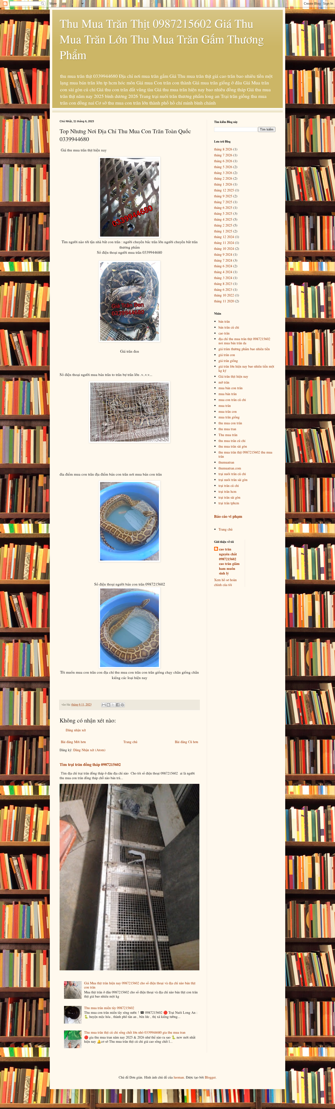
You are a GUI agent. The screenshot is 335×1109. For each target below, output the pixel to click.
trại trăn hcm (227, 491)
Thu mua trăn (228, 434)
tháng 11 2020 (224, 301)
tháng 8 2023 (223, 283)
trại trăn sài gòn (229, 497)
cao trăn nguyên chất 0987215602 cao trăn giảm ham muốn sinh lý (229, 561)
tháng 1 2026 (223, 184)
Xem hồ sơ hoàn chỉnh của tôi (225, 582)
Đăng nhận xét (76, 730)
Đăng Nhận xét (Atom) (89, 750)
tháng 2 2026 (223, 178)
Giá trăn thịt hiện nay (233, 376)
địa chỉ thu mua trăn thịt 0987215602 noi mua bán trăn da (244, 340)
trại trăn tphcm (229, 503)
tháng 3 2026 (223, 172)
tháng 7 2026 (223, 155)
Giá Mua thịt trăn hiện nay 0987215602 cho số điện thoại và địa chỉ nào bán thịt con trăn (139, 985)
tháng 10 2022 (224, 295)
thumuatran (226, 462)
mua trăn (225, 405)
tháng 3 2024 (223, 277)
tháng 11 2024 (224, 242)
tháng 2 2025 (223, 225)
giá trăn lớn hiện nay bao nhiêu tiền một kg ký (246, 368)
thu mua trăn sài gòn (233, 446)
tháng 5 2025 (223, 213)
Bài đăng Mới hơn (73, 741)
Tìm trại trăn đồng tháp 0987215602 (90, 764)
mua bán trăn (228, 393)
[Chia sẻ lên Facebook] (117, 704)
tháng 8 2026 (223, 149)
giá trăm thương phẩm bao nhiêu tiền (244, 349)
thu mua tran (227, 429)
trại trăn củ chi (229, 485)
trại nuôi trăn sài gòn (233, 479)
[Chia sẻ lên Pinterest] (122, 704)
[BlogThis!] (108, 704)
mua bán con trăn (231, 388)
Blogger (210, 1077)
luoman (179, 1077)
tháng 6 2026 (223, 161)
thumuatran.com (230, 468)
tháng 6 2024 (223, 266)
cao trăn (224, 333)
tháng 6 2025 (223, 207)
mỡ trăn (224, 382)
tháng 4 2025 (223, 219)
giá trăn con (227, 354)
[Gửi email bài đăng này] (103, 704)
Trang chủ (130, 741)
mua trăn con (228, 411)
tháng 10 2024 (224, 248)
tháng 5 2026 (223, 166)
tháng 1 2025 (223, 231)
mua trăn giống (229, 417)
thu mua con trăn (230, 423)
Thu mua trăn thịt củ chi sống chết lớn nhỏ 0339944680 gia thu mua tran (134, 1032)
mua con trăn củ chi (232, 399)
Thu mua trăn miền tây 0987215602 (109, 1007)
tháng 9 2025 (223, 196)
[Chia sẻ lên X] (113, 704)
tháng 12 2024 (224, 236)
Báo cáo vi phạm (228, 516)
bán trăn (224, 321)
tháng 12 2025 (224, 190)
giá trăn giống (228, 360)
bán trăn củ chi (229, 327)
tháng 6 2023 (223, 289)
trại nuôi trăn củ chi (232, 473)
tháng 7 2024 (223, 260)
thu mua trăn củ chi (232, 440)
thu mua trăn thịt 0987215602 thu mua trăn (245, 454)
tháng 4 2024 (223, 271)
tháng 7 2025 (223, 202)
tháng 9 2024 (223, 254)
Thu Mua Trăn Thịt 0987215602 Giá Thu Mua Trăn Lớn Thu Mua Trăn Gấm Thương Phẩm (162, 38)
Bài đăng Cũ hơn (186, 741)
